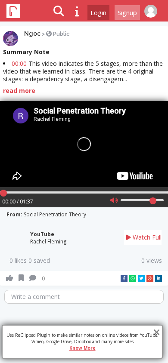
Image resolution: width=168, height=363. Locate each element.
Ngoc (32, 33)
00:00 (19, 63)
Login (98, 12)
